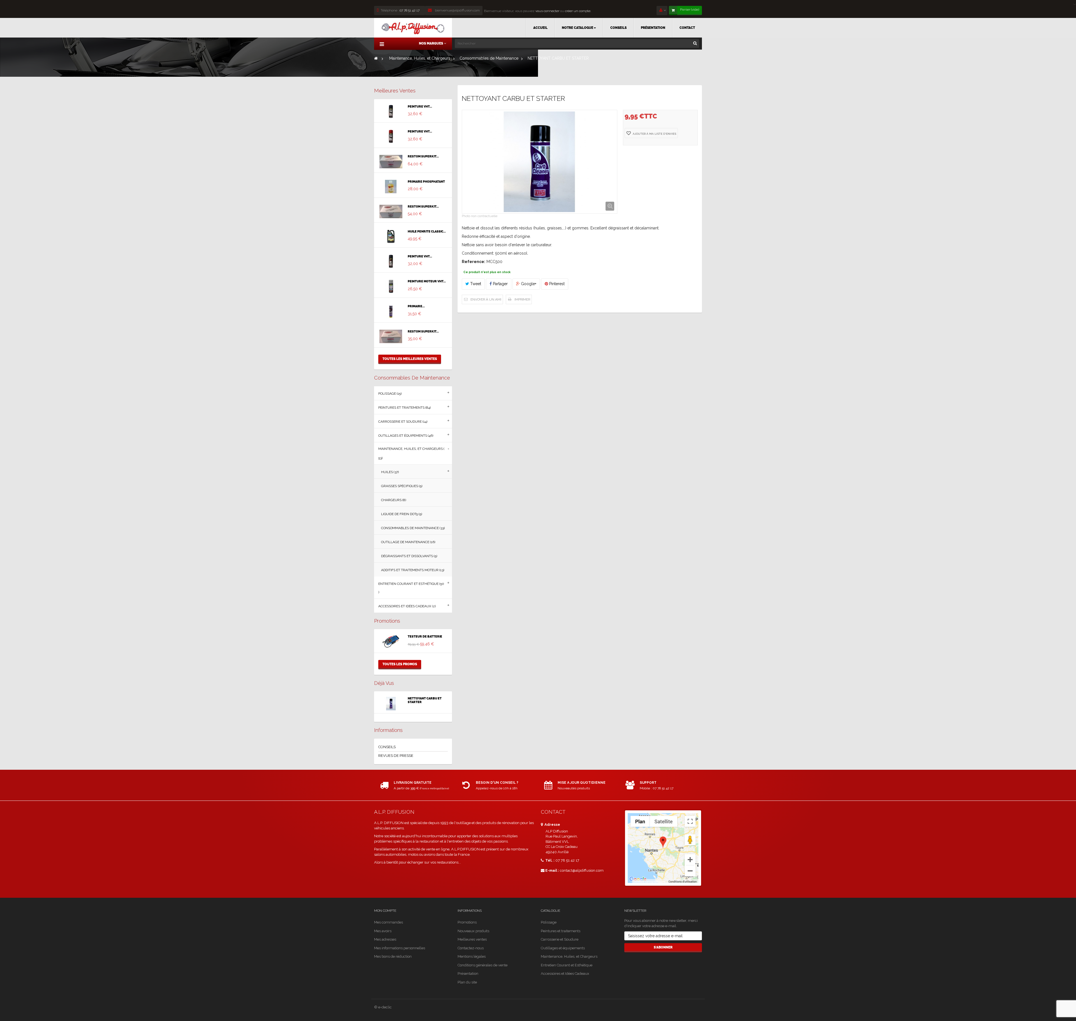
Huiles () (390, 472)
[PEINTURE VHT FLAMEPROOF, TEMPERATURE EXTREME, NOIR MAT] (391, 261)
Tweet (475, 284)
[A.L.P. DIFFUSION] (413, 28)
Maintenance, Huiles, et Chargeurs (569, 956)
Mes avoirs (382, 931)
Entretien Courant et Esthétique (566, 965)
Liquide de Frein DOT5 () (401, 514)
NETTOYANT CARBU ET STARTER (425, 700)
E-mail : (552, 870)
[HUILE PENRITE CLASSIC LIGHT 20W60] (391, 236)
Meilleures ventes (395, 91)
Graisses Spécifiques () (401, 486)
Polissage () (390, 394)
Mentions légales (472, 956)
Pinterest (556, 284)
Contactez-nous (471, 948)
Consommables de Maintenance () (413, 528)
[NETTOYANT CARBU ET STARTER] (391, 703)
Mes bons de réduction (393, 956)
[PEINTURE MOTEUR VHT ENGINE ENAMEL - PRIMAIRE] (391, 286)
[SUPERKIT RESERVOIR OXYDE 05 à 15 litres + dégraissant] (391, 211)
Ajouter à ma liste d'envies (654, 133)
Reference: (473, 261)
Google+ (528, 284)
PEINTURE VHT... (420, 106)
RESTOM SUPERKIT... (423, 156)
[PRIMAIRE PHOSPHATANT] (391, 186)
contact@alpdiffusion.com (582, 870)
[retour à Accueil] (376, 58)
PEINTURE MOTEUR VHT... (427, 281)
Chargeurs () (393, 500)
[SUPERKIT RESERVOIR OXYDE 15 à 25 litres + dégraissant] (391, 161)
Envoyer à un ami (485, 299)
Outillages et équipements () (405, 436)
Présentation (468, 973)
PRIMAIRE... (416, 306)
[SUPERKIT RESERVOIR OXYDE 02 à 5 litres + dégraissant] (391, 336)
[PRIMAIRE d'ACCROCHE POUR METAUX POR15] (391, 311)
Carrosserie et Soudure (559, 939)
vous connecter (547, 11)
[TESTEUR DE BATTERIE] (391, 641)
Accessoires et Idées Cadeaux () (407, 606)
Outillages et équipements (563, 948)
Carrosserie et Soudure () (402, 422)
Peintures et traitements (560, 931)
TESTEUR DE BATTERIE (425, 636)
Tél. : (549, 860)
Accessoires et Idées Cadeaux (565, 973)
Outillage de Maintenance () (408, 542)
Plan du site (467, 982)
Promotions (387, 621)
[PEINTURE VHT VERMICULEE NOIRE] (391, 111)
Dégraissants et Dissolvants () (409, 556)
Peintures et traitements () (404, 408)
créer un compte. (578, 11)
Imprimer (522, 299)
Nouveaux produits (473, 931)
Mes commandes (388, 922)
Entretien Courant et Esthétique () (411, 588)
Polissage (548, 922)
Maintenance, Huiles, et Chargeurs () (411, 453)
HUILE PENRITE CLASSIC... (427, 231)
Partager (500, 284)
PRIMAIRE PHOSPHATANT (426, 181)
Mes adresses (385, 939)
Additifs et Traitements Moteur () (412, 570)
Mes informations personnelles (399, 948)
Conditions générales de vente (482, 965)
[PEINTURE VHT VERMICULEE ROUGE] (391, 136)
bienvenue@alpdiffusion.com (457, 10)
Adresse (552, 824)
